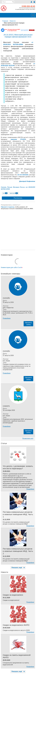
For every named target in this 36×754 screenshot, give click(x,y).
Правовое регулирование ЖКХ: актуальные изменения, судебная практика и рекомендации (18, 420)
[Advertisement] (18, 230)
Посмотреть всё (27, 438)
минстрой (13, 193)
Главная (5, 21)
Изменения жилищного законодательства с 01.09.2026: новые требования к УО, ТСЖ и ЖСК (17, 313)
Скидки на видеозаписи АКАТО (16, 625)
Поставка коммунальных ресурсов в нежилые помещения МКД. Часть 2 (18, 551)
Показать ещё (17, 567)
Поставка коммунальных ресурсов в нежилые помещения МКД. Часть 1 (18, 514)
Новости (13, 21)
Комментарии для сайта (12, 267)
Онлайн (6, 298)
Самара (6, 406)
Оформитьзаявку (28, 323)
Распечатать (18, 198)
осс (5, 193)
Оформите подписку (7, 207)
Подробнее (7, 318)
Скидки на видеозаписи (13, 595)
